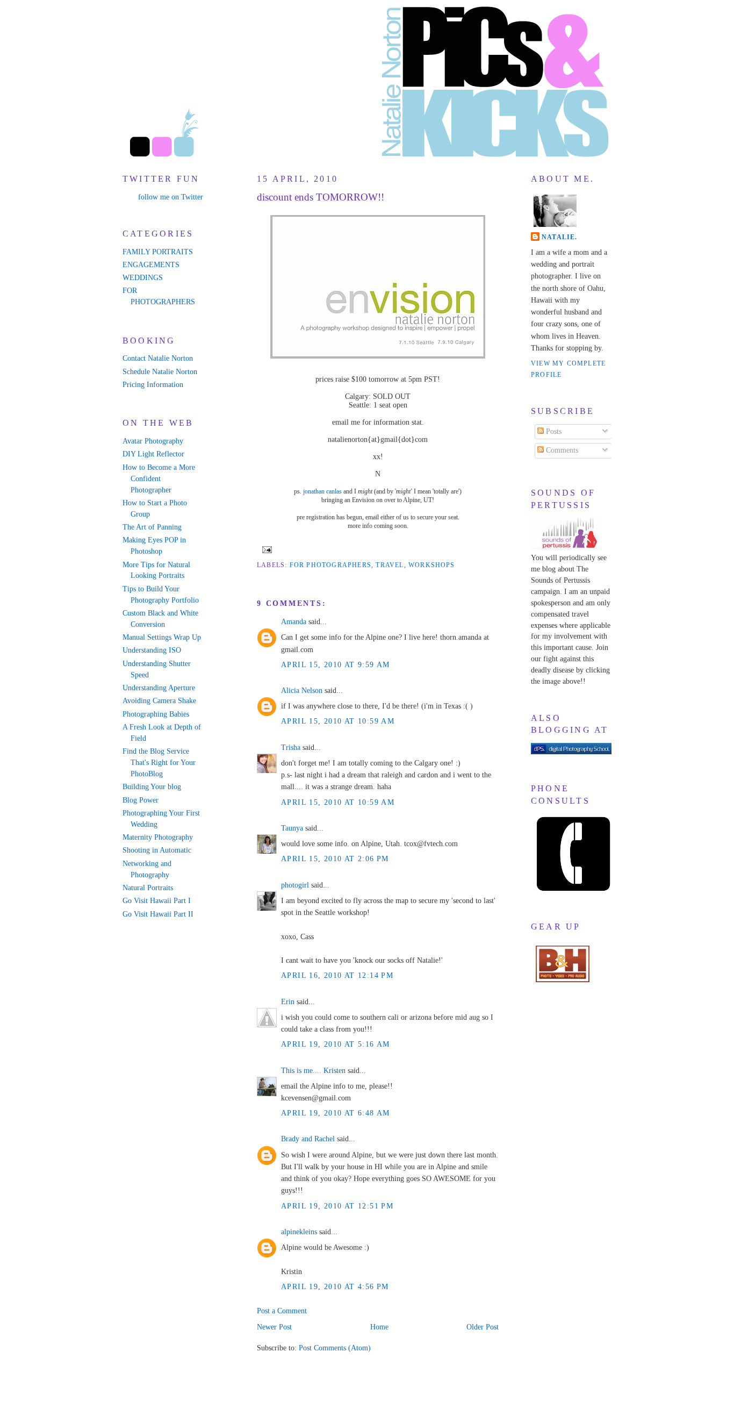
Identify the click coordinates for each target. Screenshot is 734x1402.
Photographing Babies (156, 714)
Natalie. (560, 237)
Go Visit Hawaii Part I (157, 901)
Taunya (292, 828)
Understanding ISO (152, 650)
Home (379, 1327)
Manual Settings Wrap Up (162, 637)
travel (390, 565)
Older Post (482, 1327)
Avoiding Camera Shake (159, 701)
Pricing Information (153, 385)
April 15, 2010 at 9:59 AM (335, 665)
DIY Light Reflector (153, 454)
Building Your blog (152, 787)
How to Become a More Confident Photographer (159, 478)
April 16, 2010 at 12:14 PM (337, 975)
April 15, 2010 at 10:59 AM (337, 721)
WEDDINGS (143, 278)
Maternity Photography (158, 837)
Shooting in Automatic (157, 850)
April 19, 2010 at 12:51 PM (337, 1206)
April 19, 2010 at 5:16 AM (335, 1044)
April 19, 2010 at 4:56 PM (335, 1287)
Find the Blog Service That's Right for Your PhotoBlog (159, 762)
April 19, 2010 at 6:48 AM (335, 1113)
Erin (287, 1002)
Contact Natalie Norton (158, 358)
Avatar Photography (153, 441)
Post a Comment (282, 1311)
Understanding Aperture (159, 688)
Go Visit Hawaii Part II (158, 914)
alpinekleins (299, 1232)
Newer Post (274, 1327)
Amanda (293, 622)
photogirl (295, 885)
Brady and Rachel (308, 1139)
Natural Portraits (148, 888)
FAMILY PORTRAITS (158, 252)
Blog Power (141, 800)
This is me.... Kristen (313, 1071)
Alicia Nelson (301, 690)
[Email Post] (265, 549)
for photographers (330, 565)
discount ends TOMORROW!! (320, 197)
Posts (553, 431)
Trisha (290, 747)
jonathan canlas (322, 491)
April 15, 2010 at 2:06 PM (335, 859)
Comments (561, 450)
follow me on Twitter (170, 197)
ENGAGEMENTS (151, 265)
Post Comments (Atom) (335, 1348)
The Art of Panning (152, 527)
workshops (431, 565)
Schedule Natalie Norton (160, 372)
